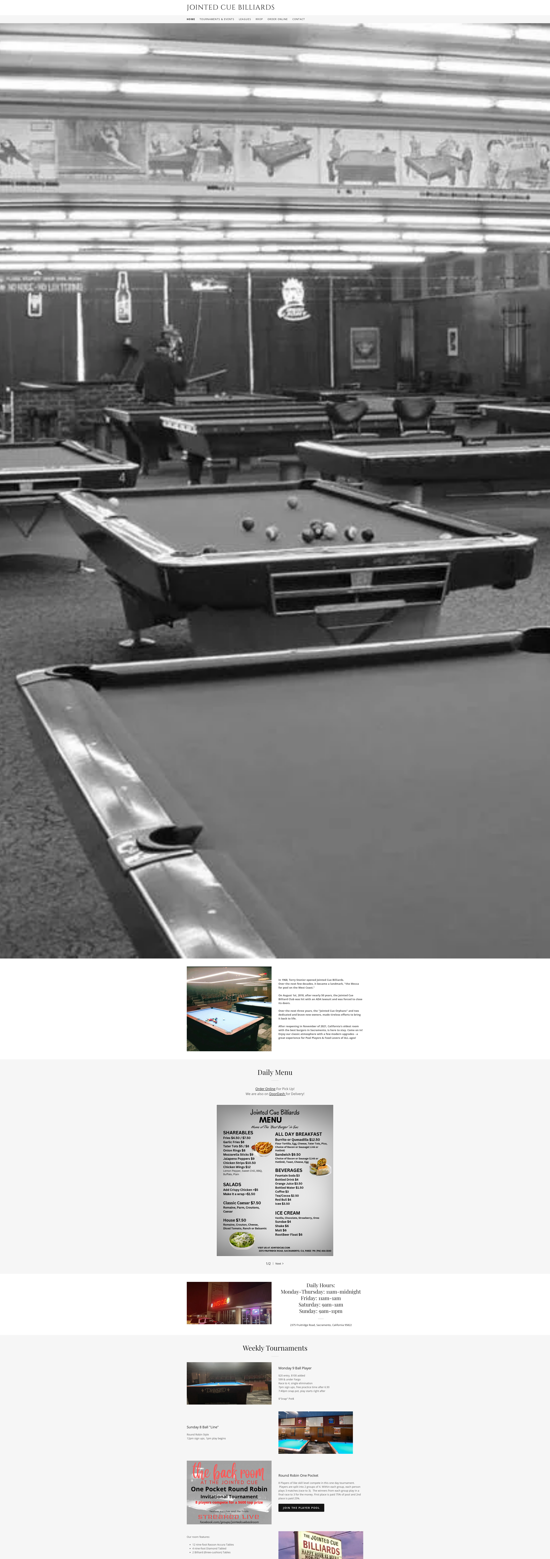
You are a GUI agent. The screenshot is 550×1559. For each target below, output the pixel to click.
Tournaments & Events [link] (217, 19)
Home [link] (191, 19)
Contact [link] (298, 19)
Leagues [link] (245, 19)
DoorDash (277, 1093)
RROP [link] (259, 19)
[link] (275, 8)
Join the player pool (301, 1507)
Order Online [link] (278, 19)
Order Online (265, 1088)
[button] (279, 1263)
